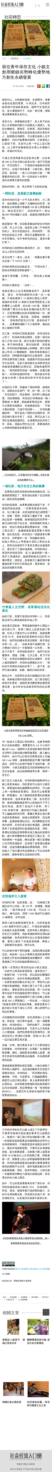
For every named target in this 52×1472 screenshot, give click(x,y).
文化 (4, 1297)
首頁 (4, 58)
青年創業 (34, 1297)
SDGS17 (45, 1297)
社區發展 (13, 1297)
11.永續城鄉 (22, 1300)
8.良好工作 (10, 1300)
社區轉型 (27, 58)
